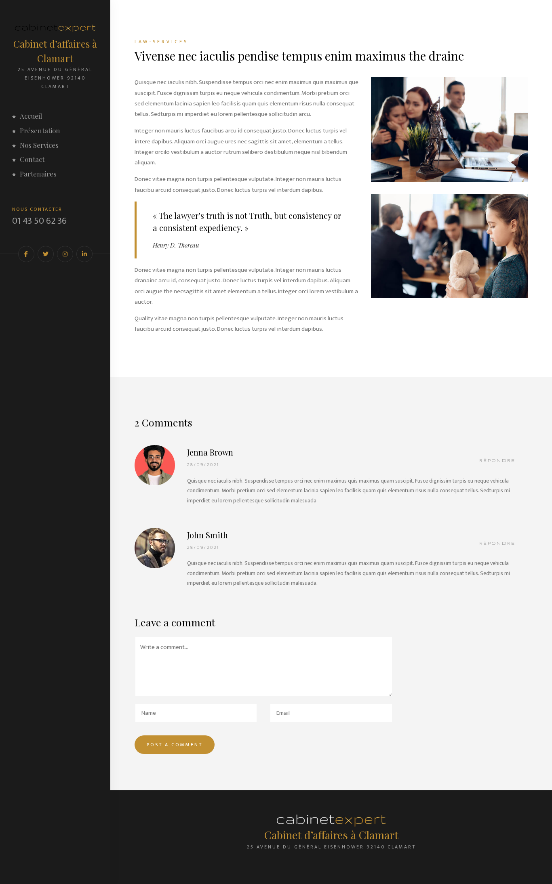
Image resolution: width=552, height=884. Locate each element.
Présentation (40, 130)
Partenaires (38, 173)
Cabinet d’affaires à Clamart (55, 51)
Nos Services (39, 145)
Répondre (497, 460)
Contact (32, 159)
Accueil (31, 115)
